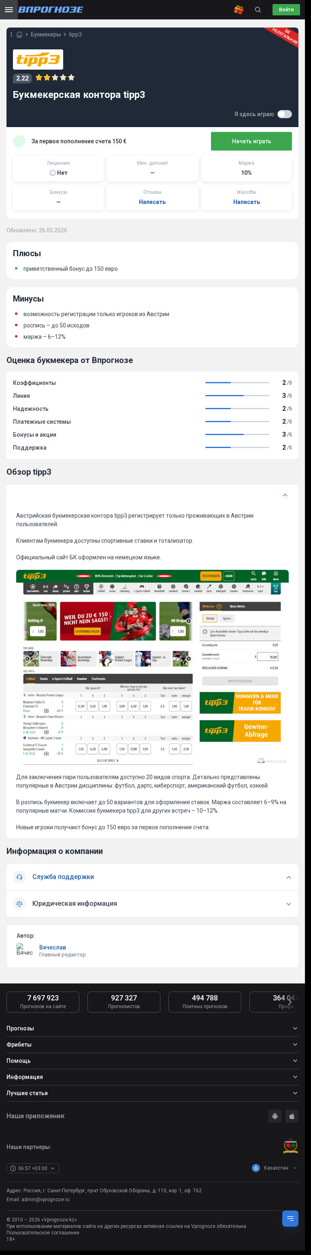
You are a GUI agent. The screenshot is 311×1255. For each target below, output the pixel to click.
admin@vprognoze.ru (45, 1199)
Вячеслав (52, 947)
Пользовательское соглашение (42, 1233)
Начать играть (251, 141)
